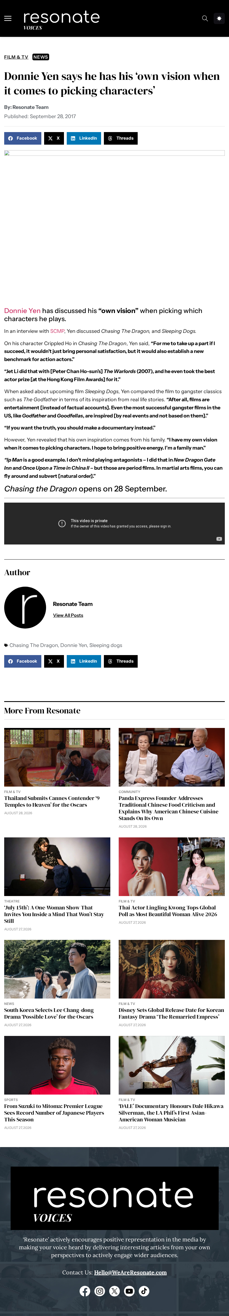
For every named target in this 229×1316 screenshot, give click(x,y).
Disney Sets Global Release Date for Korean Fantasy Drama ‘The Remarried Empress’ (171, 1013)
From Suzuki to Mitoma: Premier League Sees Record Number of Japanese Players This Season (54, 1112)
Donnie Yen (22, 311)
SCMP (57, 331)
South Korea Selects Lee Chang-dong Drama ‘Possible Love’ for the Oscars (49, 1013)
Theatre (12, 901)
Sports (11, 1100)
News (41, 57)
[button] (22, 138)
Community (129, 792)
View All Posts (68, 615)
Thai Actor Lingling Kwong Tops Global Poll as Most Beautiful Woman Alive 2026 (168, 911)
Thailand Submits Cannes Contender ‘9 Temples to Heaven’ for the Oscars (52, 801)
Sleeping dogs (105, 645)
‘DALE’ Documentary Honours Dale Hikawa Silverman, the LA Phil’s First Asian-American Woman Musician (171, 1112)
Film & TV (16, 57)
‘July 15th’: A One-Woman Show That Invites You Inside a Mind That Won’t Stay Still (54, 914)
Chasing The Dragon (33, 645)
